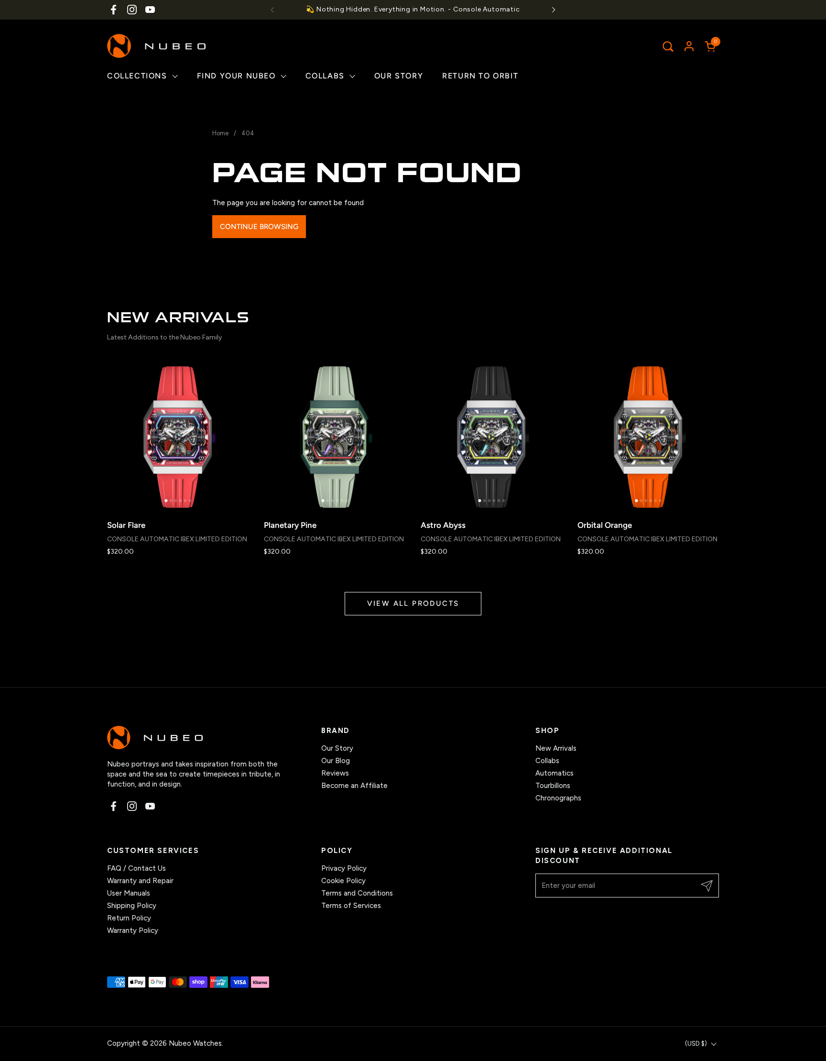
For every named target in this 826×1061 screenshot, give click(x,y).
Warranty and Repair (140, 880)
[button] (668, 46)
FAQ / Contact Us (136, 868)
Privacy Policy (344, 868)
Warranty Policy (132, 930)
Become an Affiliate (354, 785)
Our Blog (335, 760)
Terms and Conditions (357, 893)
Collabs (547, 760)
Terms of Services (351, 905)
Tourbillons (552, 785)
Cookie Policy (343, 880)
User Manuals (128, 893)
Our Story (337, 748)
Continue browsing (259, 226)
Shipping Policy (131, 905)
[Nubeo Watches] (156, 46)
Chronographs (558, 798)
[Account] (689, 46)
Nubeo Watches (195, 1043)
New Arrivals (555, 748)
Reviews (335, 773)
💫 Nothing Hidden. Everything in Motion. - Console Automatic (413, 9)
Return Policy (129, 918)
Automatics (554, 773)
